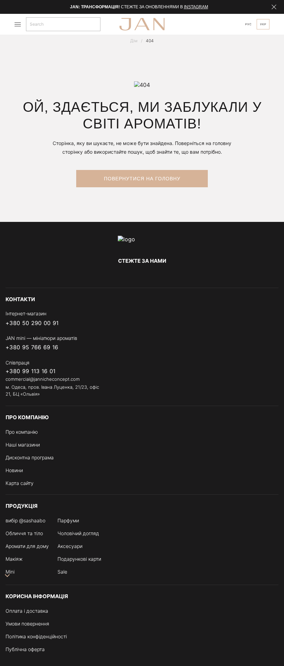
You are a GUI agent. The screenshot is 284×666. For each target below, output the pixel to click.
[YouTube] (156, 275)
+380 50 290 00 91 (32, 323)
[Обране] (219, 24)
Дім (133, 40)
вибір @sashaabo (25, 520)
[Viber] (246, 323)
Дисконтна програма (30, 457)
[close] (274, 7)
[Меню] (18, 24)
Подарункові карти (79, 559)
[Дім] (142, 243)
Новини (14, 470)
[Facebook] (114, 275)
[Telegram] (142, 275)
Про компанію (22, 432)
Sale (62, 572)
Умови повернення (27, 624)
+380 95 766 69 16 (32, 347)
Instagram (196, 6)
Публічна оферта (25, 649)
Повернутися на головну (142, 178)
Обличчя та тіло (24, 533)
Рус (248, 24)
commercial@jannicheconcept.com (43, 379)
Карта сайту (20, 483)
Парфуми (68, 520)
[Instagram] (128, 275)
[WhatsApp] (274, 323)
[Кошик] (206, 24)
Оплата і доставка (27, 611)
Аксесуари (69, 546)
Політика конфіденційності (36, 636)
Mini (10, 572)
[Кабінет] (232, 24)
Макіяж (14, 559)
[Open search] (96, 24)
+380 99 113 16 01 (30, 371)
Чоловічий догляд (78, 533)
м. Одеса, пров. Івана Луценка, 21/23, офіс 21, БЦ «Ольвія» (52, 390)
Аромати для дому (27, 546)
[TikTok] (170, 275)
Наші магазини (23, 445)
